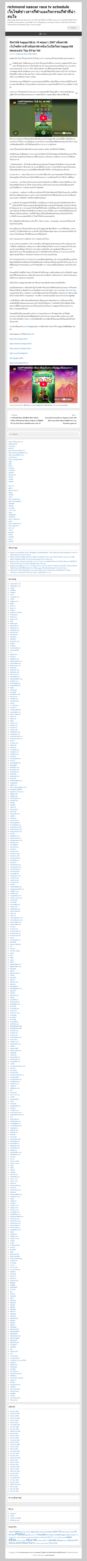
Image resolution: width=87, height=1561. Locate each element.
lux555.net (13, 862)
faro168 (23, 1532)
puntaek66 (13, 1015)
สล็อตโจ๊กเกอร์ (14, 1342)
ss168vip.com (14, 1110)
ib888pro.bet (14, 794)
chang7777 (13, 707)
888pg (12, 604)
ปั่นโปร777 (13, 1278)
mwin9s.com (14, 907)
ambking (12, 646)
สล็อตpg (12, 1323)
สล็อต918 (13, 1316)
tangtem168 (13, 1132)
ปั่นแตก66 (13, 1274)
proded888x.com (15, 1004)
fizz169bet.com (15, 750)
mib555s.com (14, 893)
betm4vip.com (14, 674)
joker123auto (14, 809)
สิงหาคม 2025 (14, 1438)
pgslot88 (11, 532)
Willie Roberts (33, 54)
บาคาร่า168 (11, 510)
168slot (12, 588)
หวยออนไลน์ (14, 1356)
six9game (13, 1086)
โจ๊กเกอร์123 (14, 1400)
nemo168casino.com (16, 918)
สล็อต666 (13, 1309)
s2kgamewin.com (15, 1044)
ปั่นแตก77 (13, 1276)
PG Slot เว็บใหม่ (15, 951)
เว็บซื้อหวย (13, 1376)
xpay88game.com (15, 1230)
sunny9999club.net (16, 1126)
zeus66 (12, 1241)
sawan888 (13, 1053)
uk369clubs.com (15, 1196)
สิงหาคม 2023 (14, 1491)
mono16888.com (15, 904)
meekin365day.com (16, 887)
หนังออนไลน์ (14, 1351)
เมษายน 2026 (14, 1420)
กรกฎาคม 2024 (15, 1467)
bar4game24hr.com (16, 661)
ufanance (13, 1183)
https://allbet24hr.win (14, 523)
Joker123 (13, 807)
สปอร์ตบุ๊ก (13, 1296)
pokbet (12, 997)
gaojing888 (13, 765)
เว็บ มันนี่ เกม (14, 1371)
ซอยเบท (12, 1247)
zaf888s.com (14, 1236)
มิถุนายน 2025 (14, 1442)
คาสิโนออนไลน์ (15, 1245)
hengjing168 (13, 783)
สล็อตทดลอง (12, 515)
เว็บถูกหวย (13, 1380)
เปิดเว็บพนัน (13, 1367)
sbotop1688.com (15, 1057)
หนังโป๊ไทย (11, 517)
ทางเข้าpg (13, 1263)
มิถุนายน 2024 (14, 1469)
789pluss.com (14, 601)
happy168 (39, 405)
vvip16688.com (14, 1212)
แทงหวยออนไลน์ (15, 1398)
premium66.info (15, 1002)
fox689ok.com (14, 752)
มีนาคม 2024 (14, 1475)
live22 (72, 1532)
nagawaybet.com (15, 909)
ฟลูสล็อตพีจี (13, 1287)
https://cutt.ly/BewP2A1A (19, 363)
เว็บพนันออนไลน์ (15, 1385)
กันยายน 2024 (14, 1462)
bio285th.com (14, 681)
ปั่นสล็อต (12, 1272)
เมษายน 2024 (14, 1473)
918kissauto (14, 615)
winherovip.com (15, 1219)
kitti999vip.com (14, 836)
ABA (11, 621)
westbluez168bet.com (16, 1216)
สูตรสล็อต (13, 1347)
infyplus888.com (15, 798)
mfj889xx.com (14, 891)
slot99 (10, 492)
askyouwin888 (14, 650)
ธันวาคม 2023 (14, 1482)
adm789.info (14, 632)
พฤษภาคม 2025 (15, 1444)
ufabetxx (12, 1170)
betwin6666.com (15, 677)
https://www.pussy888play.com (17, 453)
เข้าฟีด (12, 1516)
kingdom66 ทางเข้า (16, 827)
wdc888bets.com (15, 1214)
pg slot (10, 539)
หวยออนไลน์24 (14, 1358)
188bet (10, 1532)
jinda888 (12, 805)
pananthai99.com (15, 940)
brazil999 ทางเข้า (15, 694)
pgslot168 (13, 977)
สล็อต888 (11, 504)
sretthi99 (12, 1108)
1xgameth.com (14, 597)
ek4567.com (14, 725)
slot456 (10, 479)
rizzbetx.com (14, 1035)
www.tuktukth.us (15, 1225)
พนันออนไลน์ (14, 1281)
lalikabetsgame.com (16, 840)
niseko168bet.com (15, 922)
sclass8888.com (15, 1061)
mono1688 (13, 902)
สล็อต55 (12, 1305)
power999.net (14, 1000)
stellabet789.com (15, 1121)
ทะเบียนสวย (13, 1261)
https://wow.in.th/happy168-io (20, 348)
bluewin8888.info (15, 683)
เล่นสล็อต (13, 1369)
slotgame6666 (14, 1099)
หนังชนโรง (11, 470)
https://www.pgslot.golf (15, 459)
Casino (12, 703)
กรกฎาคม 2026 (15, 1413)
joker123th (13, 811)
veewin (12, 1199)
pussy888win (14, 1022)
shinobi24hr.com (15, 1081)
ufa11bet (12, 1157)
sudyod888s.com (15, 1123)
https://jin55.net (13, 490)
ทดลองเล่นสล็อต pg (16, 1258)
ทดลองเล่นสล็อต (15, 1256)
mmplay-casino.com (16, 898)
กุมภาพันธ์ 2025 (15, 1451)
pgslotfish (13, 991)
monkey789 (13, 900)
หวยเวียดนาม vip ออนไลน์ (18, 1360)
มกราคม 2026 (14, 1427)
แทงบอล (12, 1396)
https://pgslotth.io (13, 526)
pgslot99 (12, 984)
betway (10, 534)
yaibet (12, 1232)
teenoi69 (12, 1134)
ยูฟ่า (11, 1292)
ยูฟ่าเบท (12, 1294)
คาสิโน (12, 1243)
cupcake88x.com (15, 712)
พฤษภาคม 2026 (15, 1418)
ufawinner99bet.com (16, 1194)
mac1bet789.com (15, 869)
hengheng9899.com (16, 780)
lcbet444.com (14, 842)
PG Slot (12, 949)
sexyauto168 (14, 1073)
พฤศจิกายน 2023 (15, 1484)
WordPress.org (14, 1520)
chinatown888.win (15, 710)
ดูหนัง (11, 1252)
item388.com (14, 800)
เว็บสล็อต (12, 1387)
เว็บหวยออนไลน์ (15, 1389)
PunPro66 (13, 1006)
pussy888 (11, 508)
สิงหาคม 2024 (14, 1464)
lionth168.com (14, 847)
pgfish (12, 962)
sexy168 (12, 1068)
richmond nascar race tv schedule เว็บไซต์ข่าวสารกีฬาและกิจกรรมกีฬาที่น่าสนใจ (41, 11)
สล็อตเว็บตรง (14, 1334)
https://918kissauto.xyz (15, 442)
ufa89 (11, 1168)
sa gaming (11, 446)
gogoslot (11, 541)
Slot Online (13, 1092)
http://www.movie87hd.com (16, 450)
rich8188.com (14, 1031)
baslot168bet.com (15, 663)
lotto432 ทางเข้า (15, 854)
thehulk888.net (14, 1143)
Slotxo (12, 1101)
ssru (11, 1117)
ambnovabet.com (15, 648)
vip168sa (13, 1203)
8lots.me (12, 606)
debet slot (13, 716)
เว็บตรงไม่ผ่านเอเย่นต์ (16, 1378)
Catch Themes (49, 1555)
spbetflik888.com (15, 1106)
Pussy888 (13, 1019)
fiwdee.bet (13, 745)
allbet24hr (13, 639)
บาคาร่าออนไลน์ (15, 1269)
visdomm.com (14, 1210)
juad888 (12, 816)
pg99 (9, 464)
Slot (11, 1090)
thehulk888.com (15, 1141)
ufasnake (13, 1188)
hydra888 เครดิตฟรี (16, 789)
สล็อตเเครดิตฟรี (14, 1338)
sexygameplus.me (15, 1079)
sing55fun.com (14, 1084)
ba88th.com (13, 654)
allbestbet (13, 637)
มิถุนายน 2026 (14, 1416)
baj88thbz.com (14, 659)
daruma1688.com (15, 714)
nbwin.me (13, 913)
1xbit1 (12, 595)
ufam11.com (14, 1179)
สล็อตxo (12, 1325)
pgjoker (12, 971)
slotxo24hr (13, 1104)
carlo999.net (14, 699)
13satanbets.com (15, 584)
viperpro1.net (14, 1208)
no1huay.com (14, 929)
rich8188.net (14, 1033)
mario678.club (14, 878)
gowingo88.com (15, 776)
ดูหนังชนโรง (12, 475)
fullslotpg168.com (15, 758)
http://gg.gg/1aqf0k (16, 358)
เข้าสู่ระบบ (13, 1513)
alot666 (12, 643)
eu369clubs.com (15, 732)
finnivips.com (14, 743)
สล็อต (11, 1298)
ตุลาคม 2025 (14, 1433)
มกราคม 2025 (14, 1453)
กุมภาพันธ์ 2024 (15, 1478)
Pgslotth (12, 993)
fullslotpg (13, 756)
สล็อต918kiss (14, 1318)
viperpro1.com (14, 1205)
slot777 (10, 530)
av (11, 652)
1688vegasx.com (15, 586)
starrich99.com (14, 1119)
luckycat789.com (15, 858)
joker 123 (11, 486)
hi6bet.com (13, 785)
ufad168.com (14, 1174)
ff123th (12, 741)
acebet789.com (15, 630)
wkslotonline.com (15, 1221)
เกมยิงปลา (13, 1362)
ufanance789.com (15, 1185)
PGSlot (12, 975)
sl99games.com (15, 1088)
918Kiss (12, 610)
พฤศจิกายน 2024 (15, 1458)
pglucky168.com (15, 973)
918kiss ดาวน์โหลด (16, 612)
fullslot (10, 466)
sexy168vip (13, 1070)
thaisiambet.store (15, 1139)
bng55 (12, 688)
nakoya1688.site (15, 911)
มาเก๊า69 (12, 1289)
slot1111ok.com (15, 1095)
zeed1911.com (14, 1238)
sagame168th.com (15, 1050)
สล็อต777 (13, 1311)
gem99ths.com (14, 767)
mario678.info (14, 882)
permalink (65, 405)
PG (11, 946)
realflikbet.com (14, 1024)
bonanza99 (13, 690)
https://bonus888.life (14, 501)
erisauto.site (14, 730)
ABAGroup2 (13, 623)
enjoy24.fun (13, 727)
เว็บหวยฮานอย (14, 1391)
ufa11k (12, 1159)
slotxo (10, 512)
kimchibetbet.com (15, 825)
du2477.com (14, 723)
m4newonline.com (15, 865)
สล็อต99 (10, 506)
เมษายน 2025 (14, 1447)
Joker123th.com (15, 814)
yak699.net (13, 1234)
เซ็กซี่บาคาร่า (14, 1365)
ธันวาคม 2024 (14, 1456)
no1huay (12, 927)
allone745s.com (15, 641)
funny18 (12, 761)
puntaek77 (13, 1017)
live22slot (11, 468)
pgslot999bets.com (16, 988)
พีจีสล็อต (12, 1283)
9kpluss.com (14, 619)
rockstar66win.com (16, 1037)
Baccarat (13, 657)
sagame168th (14, 1048)
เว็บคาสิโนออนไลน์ (16, 1373)
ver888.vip (13, 1201)
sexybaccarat (12, 457)
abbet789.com (14, 626)
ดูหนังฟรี (11, 473)
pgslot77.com (14, 982)
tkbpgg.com (13, 1150)
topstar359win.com (16, 1152)
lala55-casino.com (15, 838)
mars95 (12, 884)
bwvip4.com (13, 696)
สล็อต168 (69, 290)
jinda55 (12, 803)
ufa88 (11, 1165)
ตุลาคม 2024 (14, 1460)
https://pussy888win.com (16, 455)
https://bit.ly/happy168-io (19, 339)
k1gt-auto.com (14, 820)
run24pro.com (14, 1042)
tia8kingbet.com (15, 1146)
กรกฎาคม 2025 (15, 1440)
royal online (13, 1039)
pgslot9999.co (14, 986)
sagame (12, 1046)
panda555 (13, 942)
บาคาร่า (12, 1265)
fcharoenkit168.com (16, 736)
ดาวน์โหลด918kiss (20, 1537)
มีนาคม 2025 (14, 1449)
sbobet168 (13, 1055)
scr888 (12, 1064)
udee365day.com (15, 1154)
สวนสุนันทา (13, 1345)
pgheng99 (13, 969)
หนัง (11, 1349)
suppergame (14, 1128)
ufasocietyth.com (15, 1190)
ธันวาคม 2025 (14, 1429)
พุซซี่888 (12, 1285)
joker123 (11, 448)
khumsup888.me (15, 823)
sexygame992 (14, 1077)
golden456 (13, 774)
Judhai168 (13, 818)
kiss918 (12, 834)
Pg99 (11, 957)
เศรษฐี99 (12, 1393)
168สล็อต (13, 590)
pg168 (10, 488)
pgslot (10, 461)
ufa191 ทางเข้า (14, 1161)
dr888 (11, 721)
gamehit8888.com (15, 763)
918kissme (13, 617)
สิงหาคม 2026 (14, 1411)
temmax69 (13, 1137)
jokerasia (11, 537)
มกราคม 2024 (14, 1480)
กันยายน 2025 (14, 1436)
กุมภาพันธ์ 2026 (15, 1425)
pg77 (11, 955)
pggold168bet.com (15, 964)
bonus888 (13, 692)
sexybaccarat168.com (17, 1075)
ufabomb (12, 1172)
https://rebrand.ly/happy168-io (21, 343)
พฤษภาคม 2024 (15, 1471)
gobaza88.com (14, 772)
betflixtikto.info (14, 670)
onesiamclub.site (15, 935)
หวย (11, 1354)
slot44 (10, 497)
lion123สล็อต (14, 845)
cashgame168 (14, 701)
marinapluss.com (15, 876)
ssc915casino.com (16, 1112)
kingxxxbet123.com (16, 829)
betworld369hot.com (16, 679)
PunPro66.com (14, 1008)
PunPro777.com (15, 1013)
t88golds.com (14, 1130)
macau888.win (14, 873)
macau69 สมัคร (15, 871)
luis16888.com (14, 860)
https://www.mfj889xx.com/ (18, 787)
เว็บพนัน (12, 1382)
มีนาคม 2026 (14, 1422)
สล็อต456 (13, 1303)
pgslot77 (12, 980)
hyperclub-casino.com (17, 792)
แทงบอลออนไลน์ (44, 1543)
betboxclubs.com (15, 665)
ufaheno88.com (15, 1177)
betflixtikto (13, 668)
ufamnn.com (14, 1181)
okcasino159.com (15, 931)
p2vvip (12, 938)
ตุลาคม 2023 (14, 1487)
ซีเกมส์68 (13, 1250)
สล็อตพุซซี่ (13, 1327)
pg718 (12, 953)
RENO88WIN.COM (16, 1026)
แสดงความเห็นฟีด (15, 1518)
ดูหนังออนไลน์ (12, 444)
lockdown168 (14, 851)
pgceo (12, 960)
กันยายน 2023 (14, 1489)
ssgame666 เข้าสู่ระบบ (17, 1115)
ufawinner (13, 1192)
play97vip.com (14, 995)
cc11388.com (14, 705)
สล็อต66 (10, 481)
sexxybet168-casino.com (17, 1066)
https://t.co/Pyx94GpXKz (19, 353)
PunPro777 (13, 1011)
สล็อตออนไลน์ (14, 1329)
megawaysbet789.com (17, 889)
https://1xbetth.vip (14, 519)
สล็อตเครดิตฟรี (14, 1331)
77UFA (12, 599)
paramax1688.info (15, 944)
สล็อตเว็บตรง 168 (15, 1336)
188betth (12, 592)
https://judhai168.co (14, 499)
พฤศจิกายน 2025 (15, 1431)
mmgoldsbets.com (15, 896)
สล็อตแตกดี (13, 1340)
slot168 (25, 326)
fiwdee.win (13, 747)
